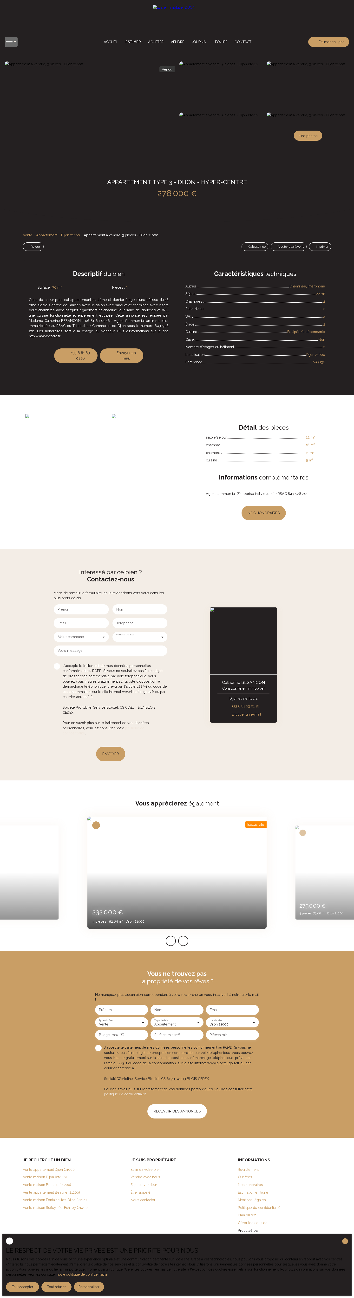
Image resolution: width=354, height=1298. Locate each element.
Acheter (156, 42)
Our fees (245, 1177)
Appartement (46, 235)
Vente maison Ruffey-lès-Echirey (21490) (56, 1207)
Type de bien (161, 1020)
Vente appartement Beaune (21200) (51, 1192)
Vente (27, 235)
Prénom (64, 609)
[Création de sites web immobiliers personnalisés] (271, 1230)
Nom (120, 609)
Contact (243, 42)
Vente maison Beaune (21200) (47, 1185)
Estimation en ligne (253, 1192)
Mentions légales (252, 1200)
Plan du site (247, 1215)
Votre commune (71, 637)
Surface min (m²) (167, 1035)
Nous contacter (143, 1200)
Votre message (70, 650)
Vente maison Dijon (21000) (45, 1177)
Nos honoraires (250, 1185)
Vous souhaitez (124, 634)
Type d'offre (105, 1020)
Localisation (216, 1020)
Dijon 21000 (70, 235)
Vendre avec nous (145, 1177)
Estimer (133, 42)
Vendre (177, 42)
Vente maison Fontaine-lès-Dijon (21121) (55, 1200)
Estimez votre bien (146, 1169)
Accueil (111, 42)
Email (62, 623)
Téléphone (125, 623)
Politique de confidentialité (259, 1207)
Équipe (221, 42)
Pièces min (219, 1035)
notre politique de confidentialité (82, 1274)
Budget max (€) (111, 1035)
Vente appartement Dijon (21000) (49, 1169)
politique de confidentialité (125, 1094)
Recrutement (248, 1169)
